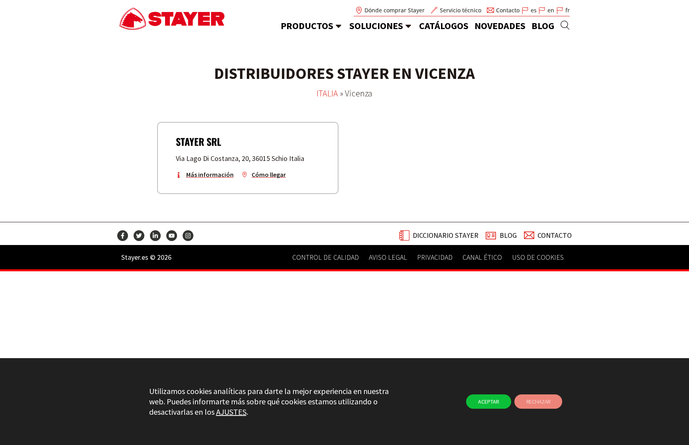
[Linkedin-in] (155, 235)
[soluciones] (408, 26)
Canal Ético (482, 257)
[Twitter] (139, 235)
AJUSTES (231, 412)
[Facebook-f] (122, 235)
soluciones (376, 26)
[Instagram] (188, 235)
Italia (327, 93)
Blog (543, 26)
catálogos (444, 26)
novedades (500, 26)
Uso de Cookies (538, 257)
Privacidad (435, 257)
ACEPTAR (488, 401)
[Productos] (338, 26)
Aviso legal (388, 257)
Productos (307, 26)
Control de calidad (325, 257)
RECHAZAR (538, 401)
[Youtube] (171, 235)
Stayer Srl (198, 141)
